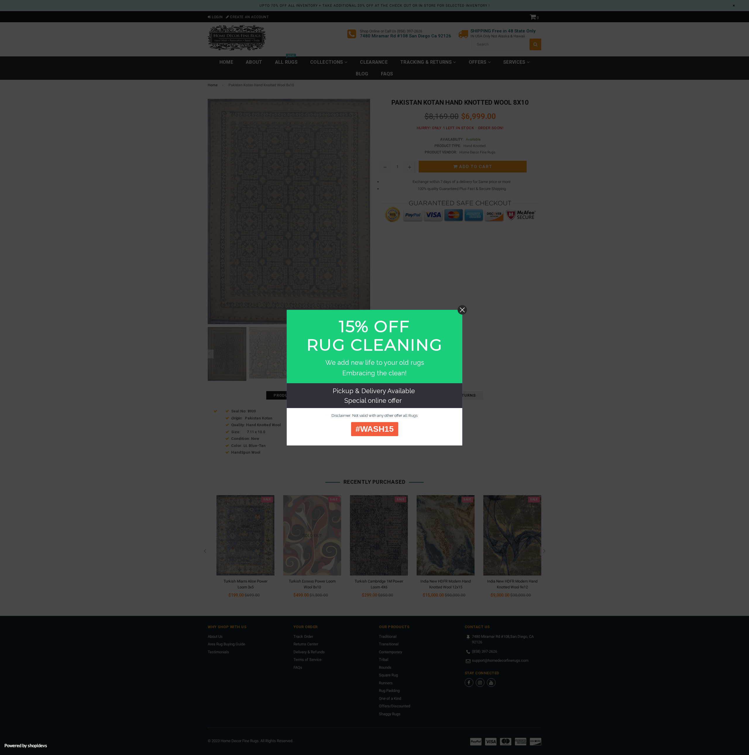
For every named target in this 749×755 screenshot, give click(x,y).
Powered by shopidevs (25, 745)
